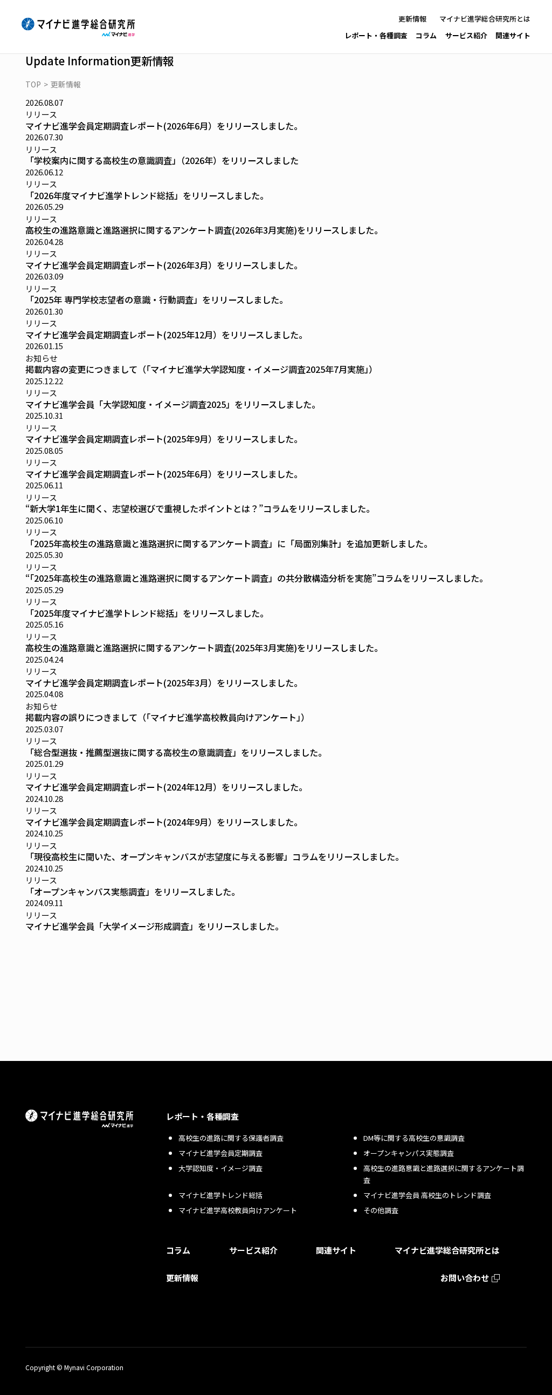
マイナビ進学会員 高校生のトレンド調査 (427, 1195)
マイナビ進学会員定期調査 (220, 1153)
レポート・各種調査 (376, 35)
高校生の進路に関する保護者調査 (231, 1138)
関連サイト (512, 35)
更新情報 (412, 18)
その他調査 (380, 1210)
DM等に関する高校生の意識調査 (414, 1138)
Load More (276, 949)
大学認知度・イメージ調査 (220, 1168)
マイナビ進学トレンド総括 (220, 1195)
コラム (426, 35)
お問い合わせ (464, 1277)
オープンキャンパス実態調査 (408, 1153)
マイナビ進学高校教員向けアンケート (237, 1210)
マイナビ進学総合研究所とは (484, 18)
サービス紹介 (466, 35)
